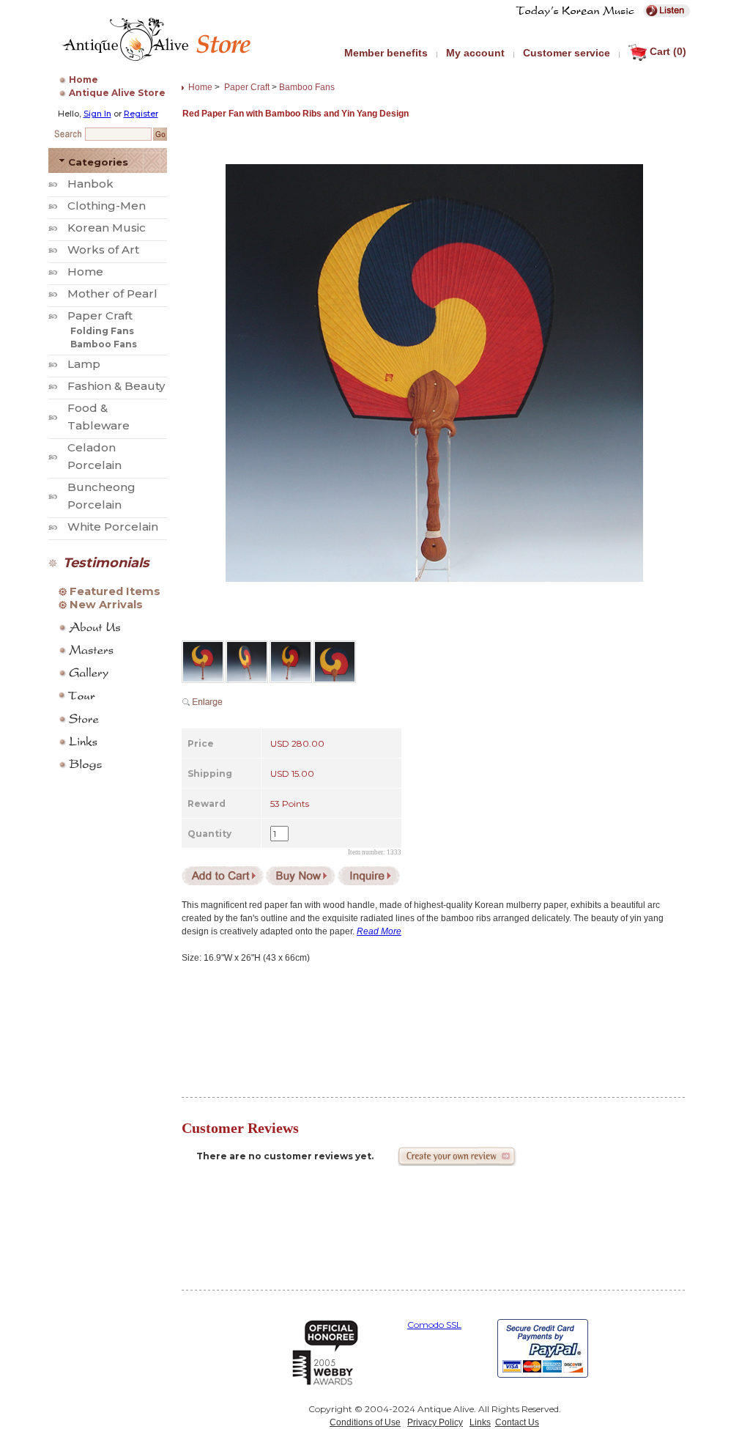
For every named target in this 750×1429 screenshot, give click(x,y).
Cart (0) (668, 51)
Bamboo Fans (103, 344)
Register (141, 113)
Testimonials (106, 563)
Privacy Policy (435, 1422)
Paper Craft (100, 315)
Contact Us (517, 1422)
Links (480, 1422)
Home (83, 79)
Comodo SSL (434, 1324)
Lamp (83, 364)
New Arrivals (106, 604)
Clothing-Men (106, 206)
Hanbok (90, 184)
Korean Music (106, 228)
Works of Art (103, 249)
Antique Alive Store (117, 92)
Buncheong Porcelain (101, 496)
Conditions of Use (365, 1422)
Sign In (97, 113)
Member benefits (386, 53)
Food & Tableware (98, 416)
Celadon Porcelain (94, 456)
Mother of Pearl (112, 293)
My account (475, 53)
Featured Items (115, 591)
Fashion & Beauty (116, 386)
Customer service (566, 53)
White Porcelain (112, 526)
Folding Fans (102, 330)
